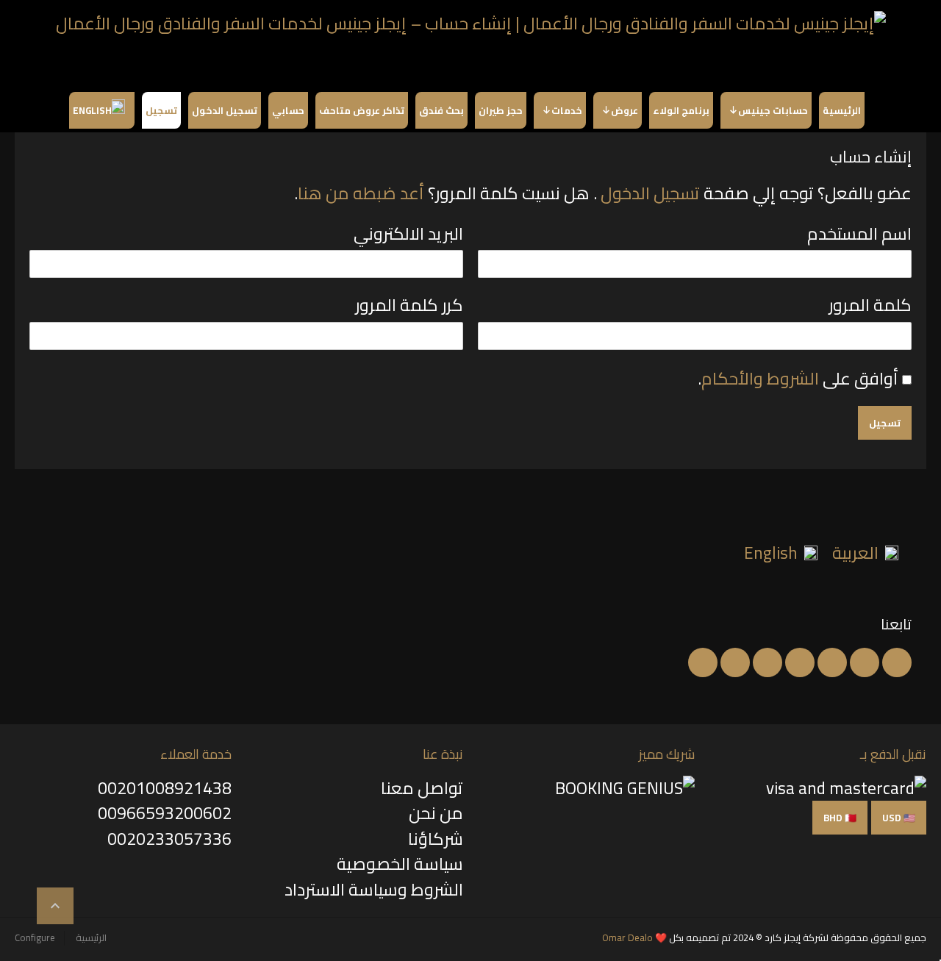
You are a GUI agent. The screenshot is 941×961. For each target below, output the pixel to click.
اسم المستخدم (859, 235)
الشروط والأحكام (760, 378)
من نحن (436, 813)
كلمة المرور (870, 307)
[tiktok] (703, 662)
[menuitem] (865, 551)
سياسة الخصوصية (400, 863)
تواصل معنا (422, 788)
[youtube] (800, 662)
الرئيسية (842, 110)
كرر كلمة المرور (409, 307)
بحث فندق (441, 110)
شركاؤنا (435, 838)
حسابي (288, 110)
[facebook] (897, 662)
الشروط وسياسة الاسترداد (374, 889)
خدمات (566, 110)
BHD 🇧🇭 (839, 817)
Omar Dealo (627, 937)
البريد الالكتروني (408, 235)
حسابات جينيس (773, 110)
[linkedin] (832, 662)
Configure (35, 937)
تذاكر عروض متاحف (361, 110)
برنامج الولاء (681, 110)
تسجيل (161, 110)
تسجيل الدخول (224, 110)
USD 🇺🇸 (898, 817)
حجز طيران (501, 110)
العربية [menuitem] (855, 552)
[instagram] (735, 662)
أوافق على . (798, 378)
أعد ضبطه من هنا (361, 193)
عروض (624, 110)
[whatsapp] (767, 662)
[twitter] (864, 662)
